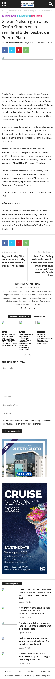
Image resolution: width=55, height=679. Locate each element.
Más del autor (39, 316)
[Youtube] (34, 309)
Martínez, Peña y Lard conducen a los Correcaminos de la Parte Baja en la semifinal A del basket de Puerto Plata (42, 266)
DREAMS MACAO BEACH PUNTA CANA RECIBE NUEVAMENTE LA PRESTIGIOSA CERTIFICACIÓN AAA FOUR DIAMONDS (9, 339)
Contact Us (45, 671)
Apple (4, 332)
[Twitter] (12, 50)
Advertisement (32, 671)
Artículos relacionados (19, 316)
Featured (41, 332)
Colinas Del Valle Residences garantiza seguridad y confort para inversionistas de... (34, 641)
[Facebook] (5, 50)
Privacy (20, 671)
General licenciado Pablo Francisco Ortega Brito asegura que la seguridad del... (35, 656)
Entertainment (13, 11)
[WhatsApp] (26, 50)
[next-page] (29, 354)
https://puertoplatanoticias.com (27, 287)
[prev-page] (25, 354)
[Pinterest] (19, 50)
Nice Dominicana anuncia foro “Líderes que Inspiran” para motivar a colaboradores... (34, 610)
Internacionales (9, 16)
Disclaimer (9, 671)
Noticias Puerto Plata (14, 43)
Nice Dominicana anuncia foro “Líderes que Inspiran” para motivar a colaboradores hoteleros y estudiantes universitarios (26, 341)
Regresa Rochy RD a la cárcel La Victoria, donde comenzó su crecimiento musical (13, 261)
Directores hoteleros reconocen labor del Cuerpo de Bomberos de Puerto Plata (45, 339)
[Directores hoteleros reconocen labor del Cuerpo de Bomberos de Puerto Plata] (45, 327)
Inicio (4, 11)
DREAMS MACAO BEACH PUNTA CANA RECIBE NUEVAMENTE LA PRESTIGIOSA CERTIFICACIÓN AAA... (35, 594)
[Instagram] (26, 309)
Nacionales (36, 16)
